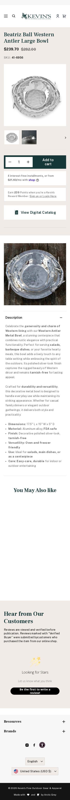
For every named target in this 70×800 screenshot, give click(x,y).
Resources (12, 721)
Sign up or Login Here (43, 196)
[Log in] (58, 16)
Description (13, 317)
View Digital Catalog (38, 212)
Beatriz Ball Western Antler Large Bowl (18, 541)
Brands (10, 731)
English (32, 761)
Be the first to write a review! (35, 691)
